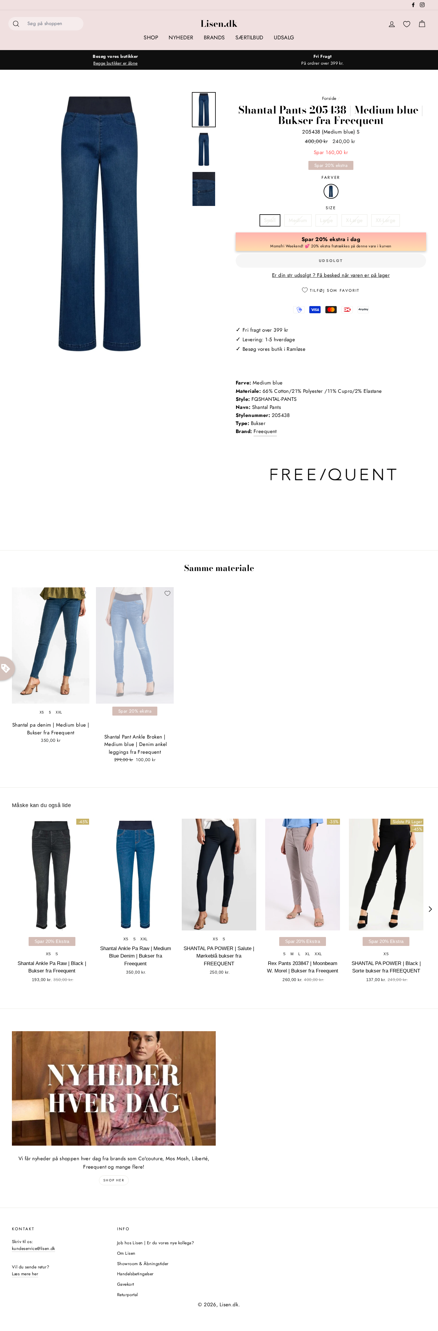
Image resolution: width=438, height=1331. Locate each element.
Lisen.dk (219, 23)
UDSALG (284, 37)
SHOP (151, 37)
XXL (59, 712)
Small (270, 220)
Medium (298, 220)
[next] (430, 909)
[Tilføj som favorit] (83, 593)
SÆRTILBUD (249, 37)
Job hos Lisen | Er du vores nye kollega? (155, 1243)
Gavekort (125, 1284)
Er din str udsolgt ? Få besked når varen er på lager (331, 275)
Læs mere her (25, 1274)
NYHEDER (181, 37)
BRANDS (214, 37)
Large (326, 220)
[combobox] (53, 23)
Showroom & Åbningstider (143, 1264)
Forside (329, 98)
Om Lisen (126, 1253)
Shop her (113, 1180)
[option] (115, 60)
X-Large (354, 220)
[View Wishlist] (406, 24)
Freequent (265, 431)
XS (42, 712)
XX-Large (385, 220)
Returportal (127, 1295)
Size (331, 208)
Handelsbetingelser (135, 1274)
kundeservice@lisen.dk (33, 1248)
